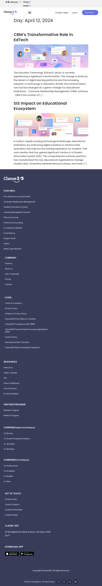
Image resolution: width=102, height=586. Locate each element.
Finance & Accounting (13, 223)
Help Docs (8, 367)
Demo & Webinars (11, 383)
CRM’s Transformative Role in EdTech (43, 37)
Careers (8, 284)
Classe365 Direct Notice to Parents (20, 319)
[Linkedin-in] (70, 582)
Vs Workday (9, 449)
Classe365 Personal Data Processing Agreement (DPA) (26, 330)
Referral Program (11, 415)
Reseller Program (11, 410)
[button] (30, 12)
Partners (8, 263)
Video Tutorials (10, 373)
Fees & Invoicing (11, 217)
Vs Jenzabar (9, 444)
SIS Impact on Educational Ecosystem (40, 105)
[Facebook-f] (64, 582)
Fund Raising (9, 233)
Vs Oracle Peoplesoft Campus (17, 439)
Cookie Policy (11, 337)
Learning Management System (17, 212)
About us (9, 269)
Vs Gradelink (9, 471)
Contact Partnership (13, 510)
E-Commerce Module (13, 228)
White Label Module (12, 249)
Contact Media (11, 515)
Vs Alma (7, 481)
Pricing (8, 279)
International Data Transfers (17, 342)
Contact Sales (61, 12)
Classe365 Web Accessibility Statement (22, 347)
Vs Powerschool (11, 466)
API (5, 378)
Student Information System (16, 207)
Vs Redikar (8, 476)
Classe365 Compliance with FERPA (20, 324)
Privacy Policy (11, 308)
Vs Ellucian (8, 433)
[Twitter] (75, 582)
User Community (12, 274)
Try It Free (89, 12)
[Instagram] (58, 582)
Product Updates (11, 394)
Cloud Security (10, 388)
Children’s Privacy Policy (16, 314)
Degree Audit (9, 238)
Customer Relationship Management (19, 202)
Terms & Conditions (13, 303)
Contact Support (12, 504)
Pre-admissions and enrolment (17, 196)
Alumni (6, 243)
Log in (75, 12)
